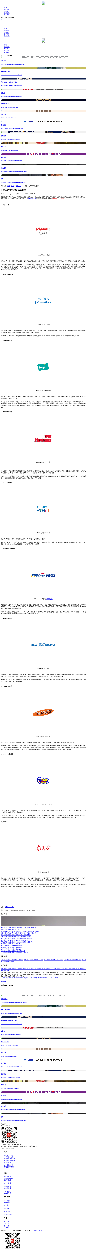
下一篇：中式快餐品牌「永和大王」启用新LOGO (43, 978)
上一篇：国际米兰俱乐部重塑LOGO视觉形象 (14, 978)
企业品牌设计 (8, 1214)
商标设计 (78, 960)
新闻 (12, 186)
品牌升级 (5, 961)
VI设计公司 (7, 1211)
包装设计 (18, 186)
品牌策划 (20, 960)
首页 (5, 7)
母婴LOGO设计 (9, 907)
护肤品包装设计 (23, 969)
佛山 (74, 960)
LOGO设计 (49, 599)
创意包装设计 (48, 969)
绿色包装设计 (5, 969)
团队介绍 (7, 1223)
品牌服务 (7, 11)
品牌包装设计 (56, 969)
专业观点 (7, 1205)
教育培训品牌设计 (9, 1160)
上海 (68, 960)
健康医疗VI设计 (9, 1167)
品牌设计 (3, 960)
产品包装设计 (5, 970)
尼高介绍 (7, 1221)
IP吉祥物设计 (8, 1191)
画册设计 (32, 960)
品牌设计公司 (32, 198)
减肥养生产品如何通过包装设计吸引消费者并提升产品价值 (18, 933)
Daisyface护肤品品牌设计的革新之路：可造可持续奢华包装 (18, 927)
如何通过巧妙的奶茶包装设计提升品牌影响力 (14, 940)
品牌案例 (7, 9)
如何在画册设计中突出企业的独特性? (12, 945)
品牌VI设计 (7, 1180)
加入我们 (7, 1227)
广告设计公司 (39, 960)
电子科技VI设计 (9, 1157)
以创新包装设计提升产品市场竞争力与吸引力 (14, 952)
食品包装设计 (82, 969)
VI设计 (8, 960)
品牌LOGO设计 (8, 1178)
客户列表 (7, 1225)
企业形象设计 (48, 960)
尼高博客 (7, 1208)
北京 (65, 960)
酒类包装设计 (40, 969)
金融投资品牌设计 (9, 1159)
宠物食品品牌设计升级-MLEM (10, 929)
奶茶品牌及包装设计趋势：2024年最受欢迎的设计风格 (17, 942)
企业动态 (7, 1202)
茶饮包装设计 (74, 969)
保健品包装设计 (13, 969)
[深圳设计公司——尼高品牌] (43, 4)
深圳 (53, 960)
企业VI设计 (7, 1183)
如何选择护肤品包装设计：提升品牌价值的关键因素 (16, 938)
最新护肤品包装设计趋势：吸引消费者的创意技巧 (16, 936)
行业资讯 (7, 1200)
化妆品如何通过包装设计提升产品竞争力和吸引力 (16, 935)
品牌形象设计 (59, 960)
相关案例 (3, 981)
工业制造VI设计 (9, 1164)
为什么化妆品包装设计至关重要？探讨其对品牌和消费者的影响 (20, 931)
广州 (71, 960)
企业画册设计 (8, 1193)
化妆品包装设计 (65, 969)
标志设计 (11, 961)
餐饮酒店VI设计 (9, 1166)
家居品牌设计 (8, 1162)
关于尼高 (7, 13)
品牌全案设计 (8, 1176)
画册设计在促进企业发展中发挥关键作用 (13, 951)
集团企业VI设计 (9, 1155)
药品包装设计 (32, 969)
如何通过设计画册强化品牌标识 (10, 944)
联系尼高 (7, 14)
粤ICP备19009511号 (36, 1230)
